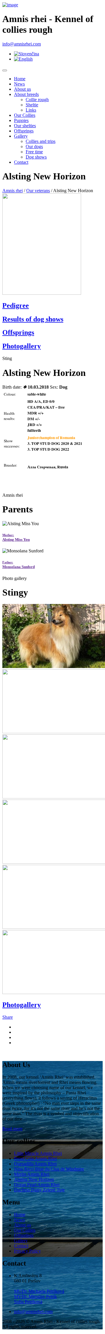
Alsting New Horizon (34, 1179)
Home (19, 78)
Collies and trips (40, 141)
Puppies (21, 120)
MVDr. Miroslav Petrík (35, 1296)
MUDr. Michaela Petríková (39, 1291)
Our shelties (25, 125)
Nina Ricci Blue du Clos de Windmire (49, 1168)
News (19, 83)
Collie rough (37, 99)
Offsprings (24, 130)
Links (31, 110)
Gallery (21, 136)
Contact (21, 162)
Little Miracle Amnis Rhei (38, 1153)
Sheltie (32, 104)
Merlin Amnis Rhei (31, 1174)
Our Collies (24, 115)
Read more (12, 1128)
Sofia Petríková (28, 1301)
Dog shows (36, 156)
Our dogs (34, 146)
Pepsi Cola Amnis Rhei (35, 1158)
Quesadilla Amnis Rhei (35, 1163)
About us (22, 89)
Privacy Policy (27, 1251)
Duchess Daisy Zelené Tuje (39, 1189)
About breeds (26, 94)
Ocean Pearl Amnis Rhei (37, 1184)
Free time (34, 151)
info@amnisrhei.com (21, 43)
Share (7, 1017)
